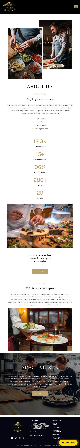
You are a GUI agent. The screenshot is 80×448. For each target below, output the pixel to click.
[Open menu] (76, 6)
